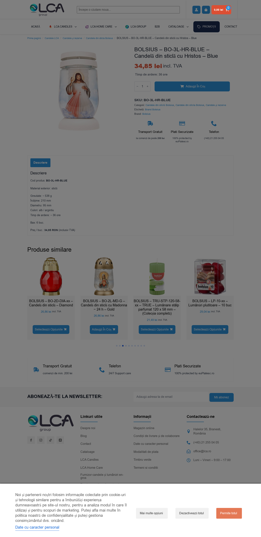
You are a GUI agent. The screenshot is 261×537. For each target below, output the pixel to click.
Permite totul (228, 513)
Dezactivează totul (191, 513)
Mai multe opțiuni (151, 513)
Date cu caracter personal (37, 527)
